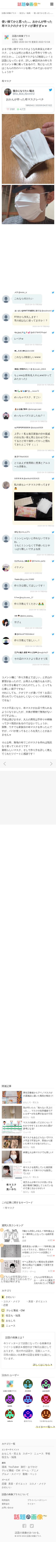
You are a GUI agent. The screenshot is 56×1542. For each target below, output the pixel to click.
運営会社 (6, 1504)
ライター (31, 1504)
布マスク (9, 1207)
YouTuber (13, 1466)
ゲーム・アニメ (30, 1470)
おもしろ (10, 1320)
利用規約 (6, 1500)
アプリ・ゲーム (29, 1271)
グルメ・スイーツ (11, 1473)
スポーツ (27, 1453)
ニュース (27, 1132)
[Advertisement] (28, 257)
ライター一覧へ (44, 1427)
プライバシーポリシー (37, 1500)
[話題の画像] (27, 4)
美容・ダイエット (37, 1301)
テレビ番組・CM (15, 1310)
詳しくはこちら (41, 1365)
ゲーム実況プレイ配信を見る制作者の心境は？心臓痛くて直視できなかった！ (38, 1264)
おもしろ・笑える (31, 1102)
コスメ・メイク (11, 1301)
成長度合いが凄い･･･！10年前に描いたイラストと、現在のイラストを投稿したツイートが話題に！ (38, 1249)
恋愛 (24, 1240)
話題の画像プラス (21, 35)
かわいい (10, 1296)
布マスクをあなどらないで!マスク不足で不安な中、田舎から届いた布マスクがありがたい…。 (38, 1140)
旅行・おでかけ (29, 1466)
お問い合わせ (7, 1507)
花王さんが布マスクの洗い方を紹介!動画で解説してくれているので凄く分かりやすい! (38, 1185)
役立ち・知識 (29, 1117)
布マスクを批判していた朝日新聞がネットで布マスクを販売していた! (37, 1170)
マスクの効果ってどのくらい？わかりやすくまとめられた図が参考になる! (37, 1125)
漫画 (4, 1466)
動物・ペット (30, 1473)
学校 (47, 1453)
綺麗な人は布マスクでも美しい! (38, 1152)
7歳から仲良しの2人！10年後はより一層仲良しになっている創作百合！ (38, 1234)
